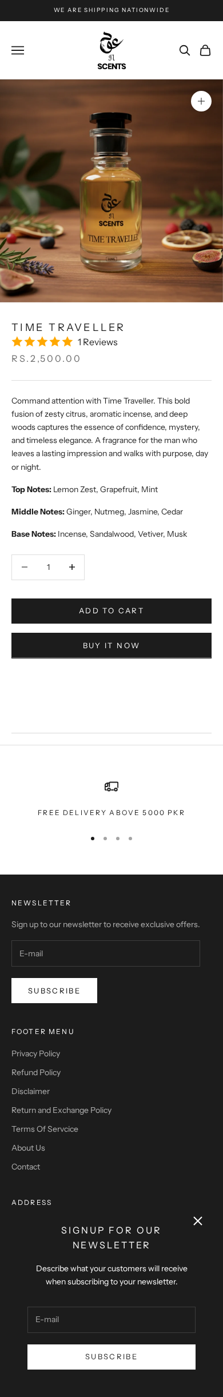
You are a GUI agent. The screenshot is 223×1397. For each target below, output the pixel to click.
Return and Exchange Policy (61, 1110)
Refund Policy (36, 1072)
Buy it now (111, 645)
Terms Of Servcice (44, 1129)
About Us (28, 1148)
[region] (111, 799)
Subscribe (111, 1356)
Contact (25, 1166)
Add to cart (111, 610)
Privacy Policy (35, 1053)
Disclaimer (30, 1091)
